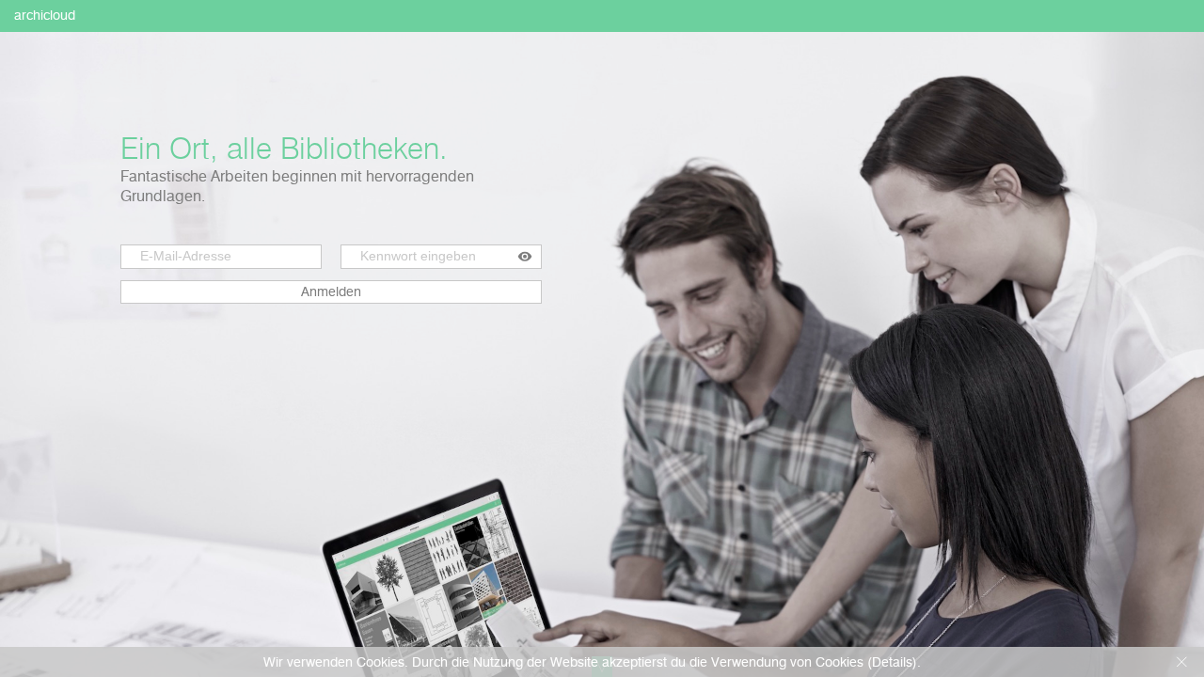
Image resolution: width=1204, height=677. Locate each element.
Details (892, 661)
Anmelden (331, 291)
